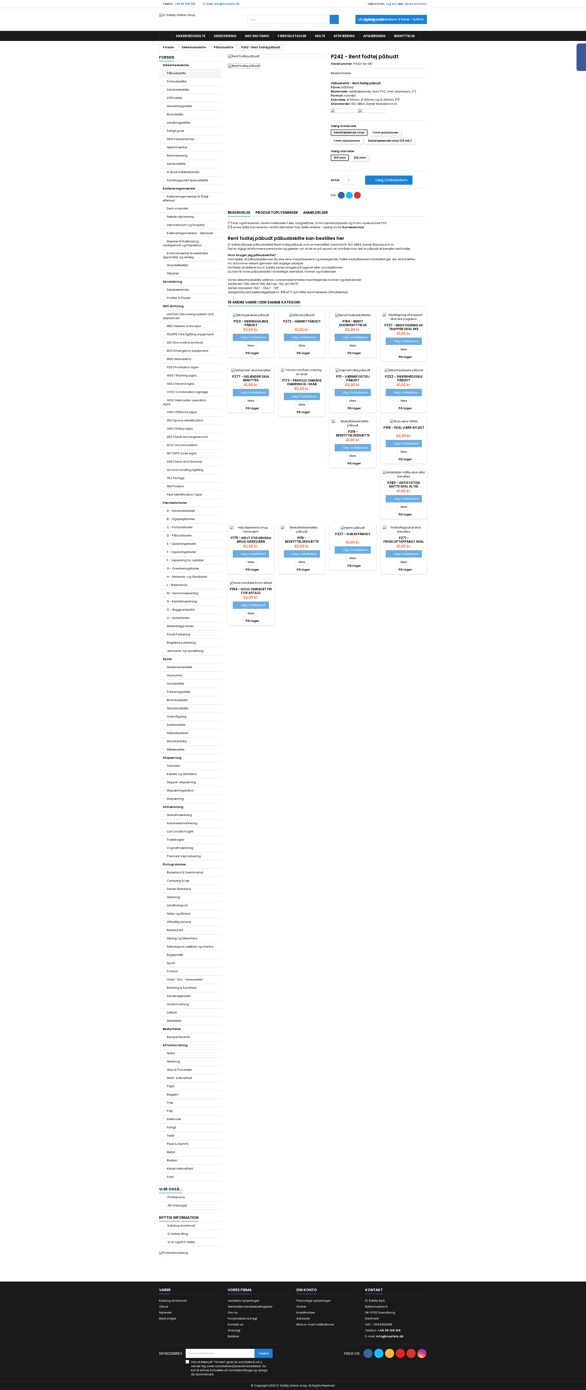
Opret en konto (415, 4)
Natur (171, 1053)
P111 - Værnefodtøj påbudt (353, 378)
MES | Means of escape (184, 326)
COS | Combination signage (187, 392)
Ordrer (301, 1306)
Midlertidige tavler (180, 626)
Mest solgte (167, 1318)
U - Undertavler (178, 618)
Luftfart (172, 1012)
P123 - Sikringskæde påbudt (250, 323)
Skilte (320, 36)
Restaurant (175, 930)
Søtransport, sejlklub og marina (190, 946)
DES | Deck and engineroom (187, 437)
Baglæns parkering (181, 642)
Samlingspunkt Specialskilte (187, 180)
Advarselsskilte (178, 89)
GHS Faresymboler (181, 139)
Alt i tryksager (177, 1205)
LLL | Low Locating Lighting (185, 470)
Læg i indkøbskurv (388, 180)
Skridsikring (225, 36)
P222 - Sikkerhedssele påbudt (404, 378)
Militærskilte (175, 749)
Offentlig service (179, 922)
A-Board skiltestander (183, 172)
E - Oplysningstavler (181, 544)
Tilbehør (173, 273)
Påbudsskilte (176, 73)
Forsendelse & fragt (242, 1318)
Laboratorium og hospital (185, 225)
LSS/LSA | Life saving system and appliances (188, 316)
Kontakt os (235, 1324)
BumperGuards (178, 1037)
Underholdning (178, 1004)
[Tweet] (349, 195)
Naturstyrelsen (177, 733)
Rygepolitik (175, 955)
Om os (233, 1312)
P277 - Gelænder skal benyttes (251, 378)
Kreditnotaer (305, 1312)
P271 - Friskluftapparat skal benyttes (403, 541)
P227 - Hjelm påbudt (353, 534)
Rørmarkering (177, 155)
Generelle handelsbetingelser (250, 1306)
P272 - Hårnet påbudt (302, 321)
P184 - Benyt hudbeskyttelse (353, 323)
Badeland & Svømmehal (185, 872)
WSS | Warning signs (182, 375)
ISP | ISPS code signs (182, 453)
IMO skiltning (257, 36)
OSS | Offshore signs (182, 412)
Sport (171, 963)
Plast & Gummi (177, 1144)
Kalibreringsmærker (179, 188)
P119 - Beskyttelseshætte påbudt (302, 541)
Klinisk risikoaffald (180, 1168)
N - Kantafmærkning (182, 601)
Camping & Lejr (178, 880)
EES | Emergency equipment (187, 351)
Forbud (172, 971)
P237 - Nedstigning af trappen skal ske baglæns (403, 329)
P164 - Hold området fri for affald (251, 591)
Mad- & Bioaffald (179, 1078)
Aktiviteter (174, 1021)
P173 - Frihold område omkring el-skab (301, 382)
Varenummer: (342, 64)
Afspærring (344, 36)
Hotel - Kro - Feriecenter (185, 979)
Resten (172, 1160)
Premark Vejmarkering (184, 856)
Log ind (391, 4)
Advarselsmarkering (182, 823)
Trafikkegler (175, 839)
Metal (171, 1152)
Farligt (171, 1127)
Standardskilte (177, 708)
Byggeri (172, 1094)
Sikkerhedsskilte (190, 36)
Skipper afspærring (181, 782)
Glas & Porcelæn (179, 1070)
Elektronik (174, 1119)
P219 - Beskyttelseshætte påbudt (353, 435)
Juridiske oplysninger (243, 1300)
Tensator (173, 766)
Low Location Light (180, 831)
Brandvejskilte (177, 700)
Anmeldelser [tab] (315, 212)
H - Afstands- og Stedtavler (187, 576)
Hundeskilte (175, 683)
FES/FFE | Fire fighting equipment (190, 334)
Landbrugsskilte (178, 122)
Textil (170, 1135)
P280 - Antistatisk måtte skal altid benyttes (403, 486)
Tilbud (163, 1306)
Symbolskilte (176, 164)
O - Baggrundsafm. (181, 609)
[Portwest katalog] (173, 1253)
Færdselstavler (292, 36)
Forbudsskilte (177, 81)
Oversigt (234, 1330)
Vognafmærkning (180, 848)
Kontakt (374, 1289)
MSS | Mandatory (179, 359)
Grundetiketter (177, 265)
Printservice (176, 1197)
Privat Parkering (178, 634)
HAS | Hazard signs (180, 384)
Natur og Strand (178, 913)
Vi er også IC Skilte (181, 1242)
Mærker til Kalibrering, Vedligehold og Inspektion (182, 243)
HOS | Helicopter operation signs (184, 402)
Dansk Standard (179, 889)
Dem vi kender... (178, 208)
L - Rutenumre (177, 585)
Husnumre (174, 675)
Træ (170, 1102)
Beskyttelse (404, 36)
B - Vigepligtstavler (181, 519)
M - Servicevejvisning (182, 593)
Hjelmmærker (177, 147)
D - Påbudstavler (179, 535)
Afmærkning (374, 36)
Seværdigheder (179, 996)
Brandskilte (175, 114)
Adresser (303, 1318)
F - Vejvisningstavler (181, 552)
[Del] (341, 195)
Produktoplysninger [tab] (276, 212)
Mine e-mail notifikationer (315, 1324)
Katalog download (181, 1225)
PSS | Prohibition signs (183, 367)
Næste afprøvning (180, 216)
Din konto (306, 1289)
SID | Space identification (185, 420)
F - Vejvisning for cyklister (185, 560)
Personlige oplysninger (313, 1300)
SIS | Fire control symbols (185, 342)
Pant (170, 1177)
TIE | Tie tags (175, 478)
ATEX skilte (174, 98)
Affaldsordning (175, 1045)
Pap (170, 1111)
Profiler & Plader (179, 298)
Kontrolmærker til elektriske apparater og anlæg (185, 255)
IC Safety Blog (177, 1234)
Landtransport (177, 905)
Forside (166, 57)
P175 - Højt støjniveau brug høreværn (251, 540)
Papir (171, 1086)
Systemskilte (176, 725)
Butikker (233, 1336)
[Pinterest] (357, 195)
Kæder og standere (182, 774)
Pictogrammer (174, 864)
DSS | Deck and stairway (184, 461)
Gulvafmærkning (179, 815)
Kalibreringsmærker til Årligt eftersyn (185, 198)
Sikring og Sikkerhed (182, 938)
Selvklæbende (178, 289)
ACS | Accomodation (182, 445)
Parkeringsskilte (178, 692)
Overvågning (176, 716)
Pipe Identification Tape (184, 494)
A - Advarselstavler (181, 511)
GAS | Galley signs (180, 428)
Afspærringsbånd (180, 790)
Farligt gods (175, 131)
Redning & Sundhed (181, 988)
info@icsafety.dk (226, 4)
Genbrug (173, 897)
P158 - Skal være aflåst (403, 427)
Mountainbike (177, 741)
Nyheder (165, 1312)
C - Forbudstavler (180, 527)
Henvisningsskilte (179, 106)
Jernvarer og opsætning (185, 651)
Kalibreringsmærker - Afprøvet (190, 233)
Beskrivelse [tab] (239, 212)
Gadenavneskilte (179, 667)
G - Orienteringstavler (183, 568)
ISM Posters (175, 486)
